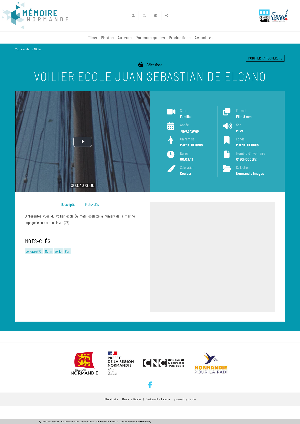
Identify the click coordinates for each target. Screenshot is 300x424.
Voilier (58, 251)
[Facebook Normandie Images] (150, 384)
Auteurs (125, 37)
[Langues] (155, 15)
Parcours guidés (150, 37)
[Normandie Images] (264, 15)
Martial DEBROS (191, 145)
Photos (107, 37)
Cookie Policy (143, 421)
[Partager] (166, 15)
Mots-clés (92, 204)
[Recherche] (144, 15)
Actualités (203, 37)
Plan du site (111, 399)
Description (69, 204)
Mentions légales (131, 399)
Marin (48, 251)
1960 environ (189, 131)
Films (92, 37)
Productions (180, 37)
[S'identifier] (133, 15)
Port (67, 251)
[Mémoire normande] (35, 15)
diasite (192, 399)
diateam (165, 399)
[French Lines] (279, 15)
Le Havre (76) (34, 251)
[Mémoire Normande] (42, 38)
